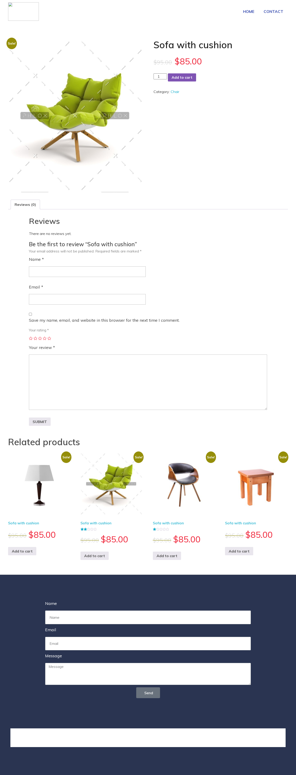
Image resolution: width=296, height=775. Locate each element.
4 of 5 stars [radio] (44, 338)
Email (36, 286)
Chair (175, 91)
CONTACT (273, 11)
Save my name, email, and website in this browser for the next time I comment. (104, 320)
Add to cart (182, 77)
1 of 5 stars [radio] (31, 338)
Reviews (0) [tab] (25, 204)
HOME (248, 11)
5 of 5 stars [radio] (49, 338)
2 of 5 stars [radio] (35, 338)
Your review (42, 347)
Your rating (39, 330)
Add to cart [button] (22, 551)
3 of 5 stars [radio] (40, 338)
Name (36, 259)
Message (53, 655)
